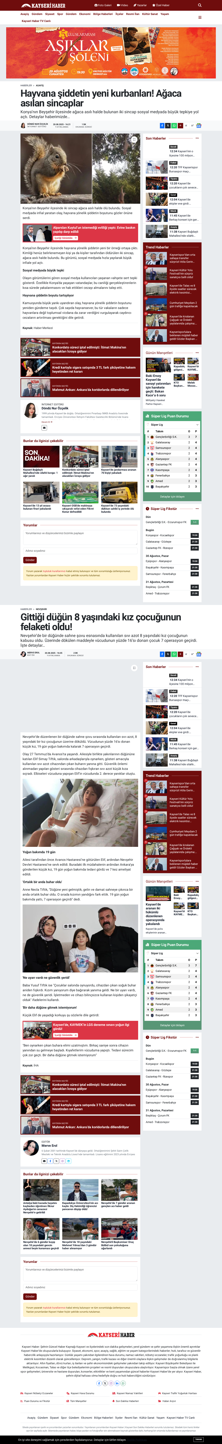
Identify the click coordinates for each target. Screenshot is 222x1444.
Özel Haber (163, 5)
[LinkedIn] (117, 1383)
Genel (173, 195)
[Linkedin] (68, 1161)
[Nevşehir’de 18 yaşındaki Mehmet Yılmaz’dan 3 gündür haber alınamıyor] (80, 1228)
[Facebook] (50, 1161)
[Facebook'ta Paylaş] (162, 125)
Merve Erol (49, 1146)
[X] (105, 1383)
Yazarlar (142, 5)
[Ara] (200, 5)
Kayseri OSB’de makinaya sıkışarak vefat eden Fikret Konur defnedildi (78, 508)
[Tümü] (197, 138)
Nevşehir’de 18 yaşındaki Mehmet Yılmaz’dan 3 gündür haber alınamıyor (79, 1245)
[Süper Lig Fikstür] (197, 508)
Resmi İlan (132, 14)
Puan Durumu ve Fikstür (37, 1401)
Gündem (37, 14)
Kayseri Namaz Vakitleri (130, 1393)
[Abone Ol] (199, 125)
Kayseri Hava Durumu (82, 1393)
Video (124, 5)
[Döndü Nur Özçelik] (31, 410)
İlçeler (119, 14)
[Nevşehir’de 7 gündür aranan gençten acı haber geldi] (119, 1189)
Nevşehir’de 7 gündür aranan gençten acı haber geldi (118, 1204)
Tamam (198, 1439)
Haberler (26, 85)
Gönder (30, 560)
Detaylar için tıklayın (172, 496)
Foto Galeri (104, 5)
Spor (60, 14)
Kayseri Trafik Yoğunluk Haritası (179, 1393)
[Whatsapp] (123, 1383)
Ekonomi (85, 14)
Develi (173, 147)
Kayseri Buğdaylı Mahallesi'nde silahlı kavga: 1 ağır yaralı (40, 472)
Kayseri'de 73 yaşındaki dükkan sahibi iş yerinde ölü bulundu (117, 508)
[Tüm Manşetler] (197, 352)
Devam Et (46, 422)
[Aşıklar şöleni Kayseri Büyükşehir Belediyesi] (111, 52)
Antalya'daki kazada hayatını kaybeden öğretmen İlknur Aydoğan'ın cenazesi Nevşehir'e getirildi (40, 1207)
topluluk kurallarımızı (54, 571)
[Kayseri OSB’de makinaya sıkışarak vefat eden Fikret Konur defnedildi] (80, 492)
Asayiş (24, 14)
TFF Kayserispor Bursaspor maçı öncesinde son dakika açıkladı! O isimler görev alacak (183, 170)
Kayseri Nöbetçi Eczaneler (39, 1393)
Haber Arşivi (169, 1401)
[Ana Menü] (200, 17)
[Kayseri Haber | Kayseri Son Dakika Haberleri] (43, 5)
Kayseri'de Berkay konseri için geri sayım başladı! (183, 218)
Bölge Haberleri (103, 14)
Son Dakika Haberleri (127, 1401)
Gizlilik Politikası (137, 1439)
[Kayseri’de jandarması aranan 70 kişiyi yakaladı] (119, 456)
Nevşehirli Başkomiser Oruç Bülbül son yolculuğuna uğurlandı (117, 1245)
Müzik (173, 211)
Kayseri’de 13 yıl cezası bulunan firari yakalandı (37, 507)
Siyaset (49, 14)
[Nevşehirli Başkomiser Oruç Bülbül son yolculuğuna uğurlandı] (119, 1228)
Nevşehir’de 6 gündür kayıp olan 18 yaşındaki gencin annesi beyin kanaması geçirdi (41, 1245)
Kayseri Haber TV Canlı (36, 21)
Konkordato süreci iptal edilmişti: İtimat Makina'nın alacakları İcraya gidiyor (78, 472)
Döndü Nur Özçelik (55, 408)
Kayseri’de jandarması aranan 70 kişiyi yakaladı (118, 471)
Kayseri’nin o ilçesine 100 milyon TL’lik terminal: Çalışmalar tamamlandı (183, 154)
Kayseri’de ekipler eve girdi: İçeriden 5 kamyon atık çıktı (183, 202)
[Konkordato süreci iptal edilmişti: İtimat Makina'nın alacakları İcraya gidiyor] (80, 456)
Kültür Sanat (150, 14)
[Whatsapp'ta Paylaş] (174, 125)
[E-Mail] (44, 427)
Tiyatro (173, 179)
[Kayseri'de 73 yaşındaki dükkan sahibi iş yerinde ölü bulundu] (119, 492)
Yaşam (165, 14)
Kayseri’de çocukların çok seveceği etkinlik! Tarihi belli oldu (184, 186)
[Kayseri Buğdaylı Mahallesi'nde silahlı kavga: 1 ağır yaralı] (41, 456)
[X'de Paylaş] (168, 125)
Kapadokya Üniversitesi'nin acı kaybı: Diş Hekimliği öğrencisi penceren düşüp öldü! (80, 1206)
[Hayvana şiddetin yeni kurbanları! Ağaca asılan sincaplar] (80, 169)
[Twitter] (56, 1161)
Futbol (173, 162)
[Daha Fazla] (180, 125)
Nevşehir (41, 609)
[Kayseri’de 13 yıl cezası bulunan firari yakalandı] (41, 492)
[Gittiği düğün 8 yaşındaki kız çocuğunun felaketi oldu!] (80, 697)
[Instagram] (62, 1161)
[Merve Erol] (31, 1147)
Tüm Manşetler (78, 1401)
